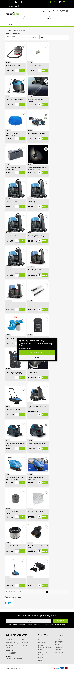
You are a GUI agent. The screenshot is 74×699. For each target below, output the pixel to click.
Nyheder (25, 643)
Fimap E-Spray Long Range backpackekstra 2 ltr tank (14, 373)
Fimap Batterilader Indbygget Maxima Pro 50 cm (37, 168)
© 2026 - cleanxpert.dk (13, 668)
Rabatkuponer (59, 652)
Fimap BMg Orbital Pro (12, 304)
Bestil (22, 70)
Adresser (58, 650)
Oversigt (41, 657)
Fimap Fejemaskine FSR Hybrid (37, 443)
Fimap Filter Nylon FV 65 (35, 512)
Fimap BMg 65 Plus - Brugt (36, 236)
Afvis (37, 357)
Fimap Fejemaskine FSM (13, 409)
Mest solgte (26, 645)
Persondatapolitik (44, 643)
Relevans (53, 37)
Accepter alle (37, 352)
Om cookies (22, 348)
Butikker (41, 660)
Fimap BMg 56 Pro (33, 202)
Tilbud (24, 640)
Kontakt (10, 2)
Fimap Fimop (9, 580)
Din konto (59, 635)
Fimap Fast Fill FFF (33, 372)
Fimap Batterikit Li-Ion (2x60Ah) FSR (13, 168)
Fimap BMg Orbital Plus (35, 270)
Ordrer (57, 644)
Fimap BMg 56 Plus (11, 202)
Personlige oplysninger (59, 641)
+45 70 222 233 (11, 653)
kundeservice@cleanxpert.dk (12, 658)
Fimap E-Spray (10, 338)
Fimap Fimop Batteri (34, 580)
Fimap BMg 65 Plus (11, 236)
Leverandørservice (14, 6)
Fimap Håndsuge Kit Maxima (14, 99)
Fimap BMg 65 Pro (11, 270)
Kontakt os (41, 655)
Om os (40, 650)
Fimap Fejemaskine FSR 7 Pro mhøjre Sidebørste (37, 407)
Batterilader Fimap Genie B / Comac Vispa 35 (14, 66)
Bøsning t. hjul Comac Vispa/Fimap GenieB (35, 66)
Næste (59, 592)
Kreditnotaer (59, 647)
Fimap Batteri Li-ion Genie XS (37, 133)
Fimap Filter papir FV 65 (13, 546)
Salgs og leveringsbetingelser (45, 646)
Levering (41, 640)
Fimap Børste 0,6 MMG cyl (36, 304)
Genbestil (18, 2)
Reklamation (42, 652)
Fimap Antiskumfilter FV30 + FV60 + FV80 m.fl (14, 134)
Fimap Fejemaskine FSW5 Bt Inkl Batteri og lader (14, 478)
